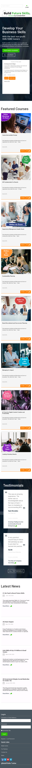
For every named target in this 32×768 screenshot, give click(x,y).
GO (27, 151)
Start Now (12, 78)
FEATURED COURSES (11, 50)
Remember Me (6, 730)
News (2, 755)
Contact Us (4, 752)
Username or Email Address (8, 717)
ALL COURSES (8, 55)
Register (3, 739)
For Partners (4, 749)
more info (7, 81)
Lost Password (10, 739)
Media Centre (4, 746)
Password (4, 724)
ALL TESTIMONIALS (16, 571)
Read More (6, 606)
